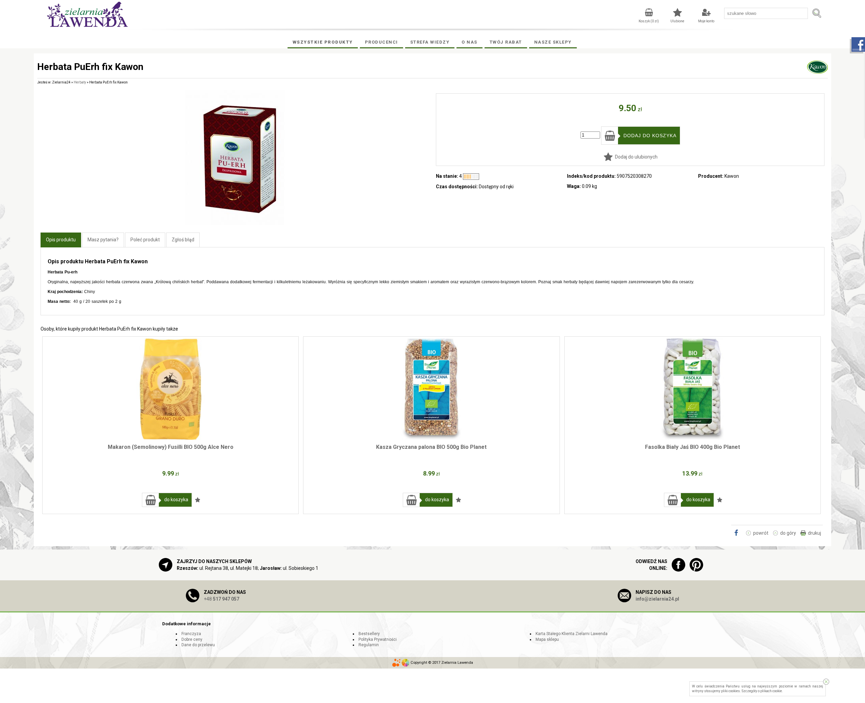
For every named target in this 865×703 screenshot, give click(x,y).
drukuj (814, 533)
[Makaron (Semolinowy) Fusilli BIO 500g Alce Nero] (170, 389)
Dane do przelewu (198, 645)
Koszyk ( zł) (649, 21)
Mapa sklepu (547, 639)
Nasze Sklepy (553, 42)
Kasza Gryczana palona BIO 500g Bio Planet (431, 447)
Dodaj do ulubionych (636, 157)
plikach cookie (771, 691)
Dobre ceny (191, 639)
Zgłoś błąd (183, 239)
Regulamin (369, 645)
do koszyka (176, 499)
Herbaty (80, 82)
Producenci (381, 42)
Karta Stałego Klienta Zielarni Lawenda (572, 633)
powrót (760, 533)
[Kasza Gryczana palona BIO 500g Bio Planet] (431, 389)
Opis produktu (61, 239)
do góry (788, 533)
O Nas (469, 42)
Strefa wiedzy (430, 42)
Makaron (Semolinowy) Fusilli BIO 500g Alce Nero (170, 447)
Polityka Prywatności (378, 639)
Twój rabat (506, 42)
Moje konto (706, 21)
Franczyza (191, 633)
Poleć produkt (145, 239)
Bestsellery (369, 633)
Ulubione (677, 21)
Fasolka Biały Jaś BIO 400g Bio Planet (692, 447)
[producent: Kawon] (817, 70)
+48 (221, 599)
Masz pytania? (103, 239)
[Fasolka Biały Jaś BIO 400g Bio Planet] (692, 389)
